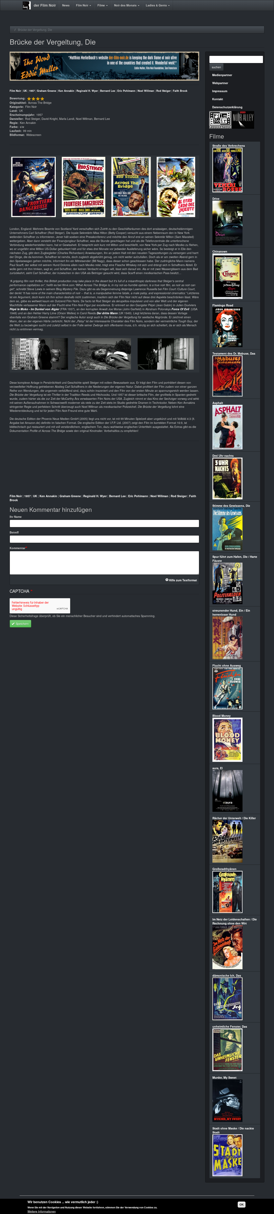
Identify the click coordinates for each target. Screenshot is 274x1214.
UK (25, 91)
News (66, 5)
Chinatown (219, 251)
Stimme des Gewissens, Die (231, 506)
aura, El (217, 768)
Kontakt (217, 99)
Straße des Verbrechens (228, 146)
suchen (216, 67)
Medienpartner (222, 75)
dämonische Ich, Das (226, 975)
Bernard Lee (107, 91)
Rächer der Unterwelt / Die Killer (234, 818)
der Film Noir (45, 5)
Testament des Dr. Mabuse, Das (233, 353)
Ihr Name (16, 517)
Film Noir (82, 5)
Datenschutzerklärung (227, 107)
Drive (215, 199)
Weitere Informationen (41, 1211)
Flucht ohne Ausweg (226, 665)
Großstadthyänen (224, 869)
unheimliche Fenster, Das (229, 1026)
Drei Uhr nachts (223, 456)
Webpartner (220, 83)
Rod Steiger (163, 91)
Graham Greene (46, 91)
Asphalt (217, 403)
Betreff (14, 532)
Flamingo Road (222, 305)
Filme (101, 5)
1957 (32, 91)
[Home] (28, 5)
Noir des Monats (125, 5)
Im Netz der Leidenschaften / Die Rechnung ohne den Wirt (234, 921)
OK (241, 1204)
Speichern (22, 624)
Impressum (219, 91)
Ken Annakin (66, 91)
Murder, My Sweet (224, 1077)
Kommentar (17, 548)
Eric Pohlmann (126, 91)
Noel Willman (146, 91)
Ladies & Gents (157, 5)
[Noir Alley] (243, 119)
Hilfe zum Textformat (183, 580)
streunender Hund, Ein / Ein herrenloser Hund (231, 612)
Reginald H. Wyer (87, 91)
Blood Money (221, 716)
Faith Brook (180, 91)
